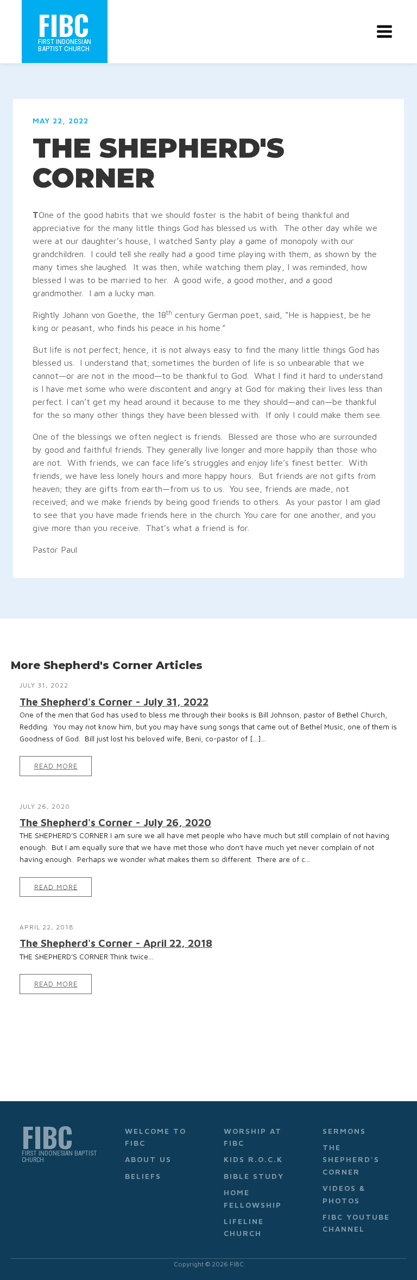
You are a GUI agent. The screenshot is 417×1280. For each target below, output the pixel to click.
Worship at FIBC (253, 1136)
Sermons (344, 1130)
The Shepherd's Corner (351, 1159)
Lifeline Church (244, 1227)
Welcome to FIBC (155, 1136)
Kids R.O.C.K (253, 1159)
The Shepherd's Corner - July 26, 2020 (115, 822)
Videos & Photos (344, 1193)
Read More (56, 766)
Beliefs (143, 1176)
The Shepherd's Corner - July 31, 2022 (114, 701)
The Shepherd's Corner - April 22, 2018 (116, 942)
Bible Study (254, 1176)
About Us (148, 1159)
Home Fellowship (253, 1198)
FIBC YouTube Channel (356, 1222)
